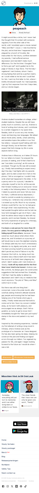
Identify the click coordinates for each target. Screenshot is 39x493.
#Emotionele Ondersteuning (23, 357)
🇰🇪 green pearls (27, 406)
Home (4, 440)
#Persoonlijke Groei (9, 362)
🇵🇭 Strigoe (5, 410)
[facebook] (3, 487)
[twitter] (12, 487)
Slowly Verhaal (24, 32)
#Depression (7, 357)
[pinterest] (16, 487)
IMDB (18, 48)
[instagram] (7, 487)
